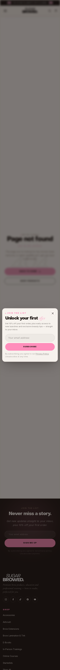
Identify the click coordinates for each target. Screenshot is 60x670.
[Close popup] (52, 313)
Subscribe (30, 347)
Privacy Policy (42, 354)
